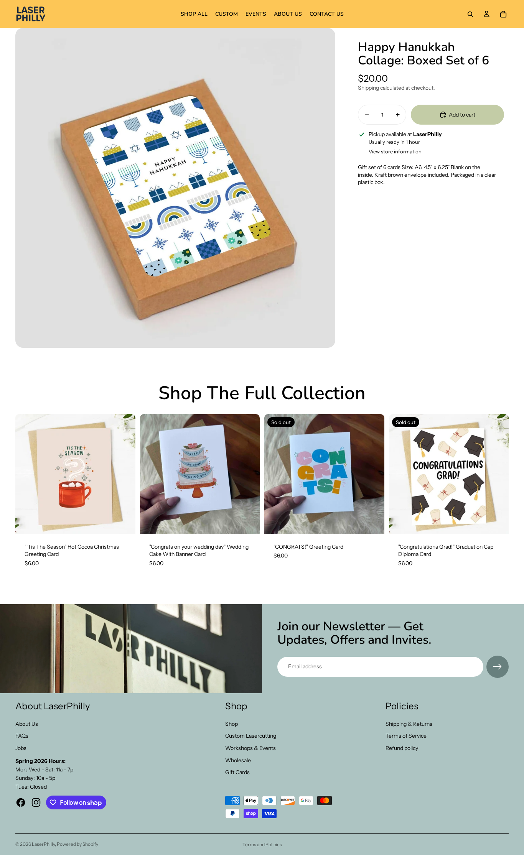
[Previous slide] (151, 473)
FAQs (21, 735)
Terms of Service (406, 735)
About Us (26, 723)
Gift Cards (237, 772)
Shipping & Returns (409, 723)
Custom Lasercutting (250, 735)
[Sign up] (497, 667)
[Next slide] (248, 473)
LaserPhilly (43, 844)
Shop (231, 723)
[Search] (470, 14)
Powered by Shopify (77, 844)
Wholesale (238, 760)
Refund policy (402, 748)
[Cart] (503, 14)
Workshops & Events (250, 748)
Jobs (20, 748)
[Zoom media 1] (175, 188)
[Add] (123, 522)
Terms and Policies (262, 844)
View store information (395, 151)
